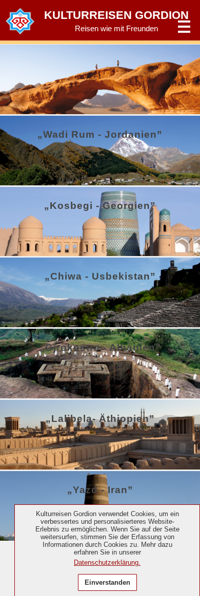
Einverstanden (107, 582)
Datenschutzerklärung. (107, 562)
